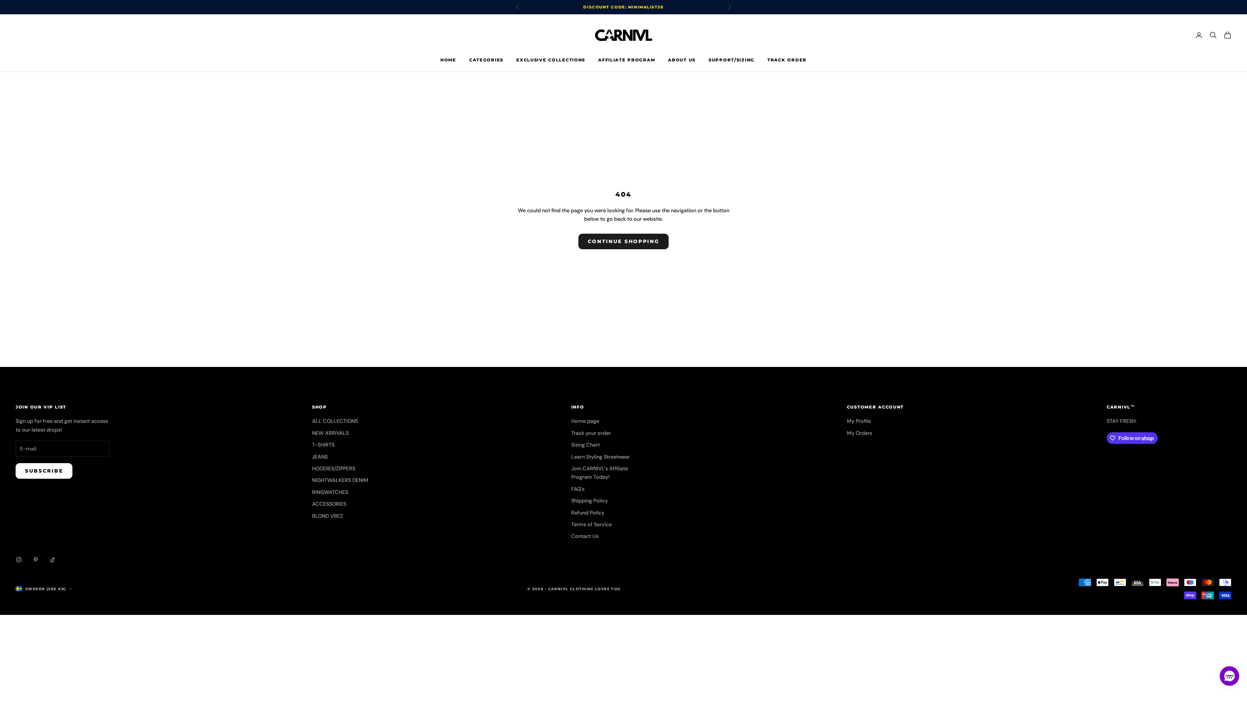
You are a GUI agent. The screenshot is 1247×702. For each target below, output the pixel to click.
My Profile (859, 421)
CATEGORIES (486, 59)
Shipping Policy (589, 500)
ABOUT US (682, 59)
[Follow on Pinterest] (35, 559)
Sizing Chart (585, 444)
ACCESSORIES (329, 503)
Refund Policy (587, 512)
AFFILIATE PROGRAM (626, 59)
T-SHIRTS (323, 444)
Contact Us (584, 536)
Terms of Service (591, 524)
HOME (448, 59)
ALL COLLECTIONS (335, 421)
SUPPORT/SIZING (731, 59)
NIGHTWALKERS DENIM (340, 480)
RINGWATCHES (330, 492)
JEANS (320, 456)
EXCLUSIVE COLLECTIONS (550, 59)
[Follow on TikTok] (52, 559)
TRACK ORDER (787, 59)
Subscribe (44, 471)
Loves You (608, 589)
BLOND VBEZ (327, 516)
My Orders (859, 433)
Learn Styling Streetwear (600, 456)
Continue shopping (624, 241)
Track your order (591, 433)
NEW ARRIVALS (330, 433)
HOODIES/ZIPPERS (333, 468)
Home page (585, 421)
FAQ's (578, 489)
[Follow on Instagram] (19, 559)
